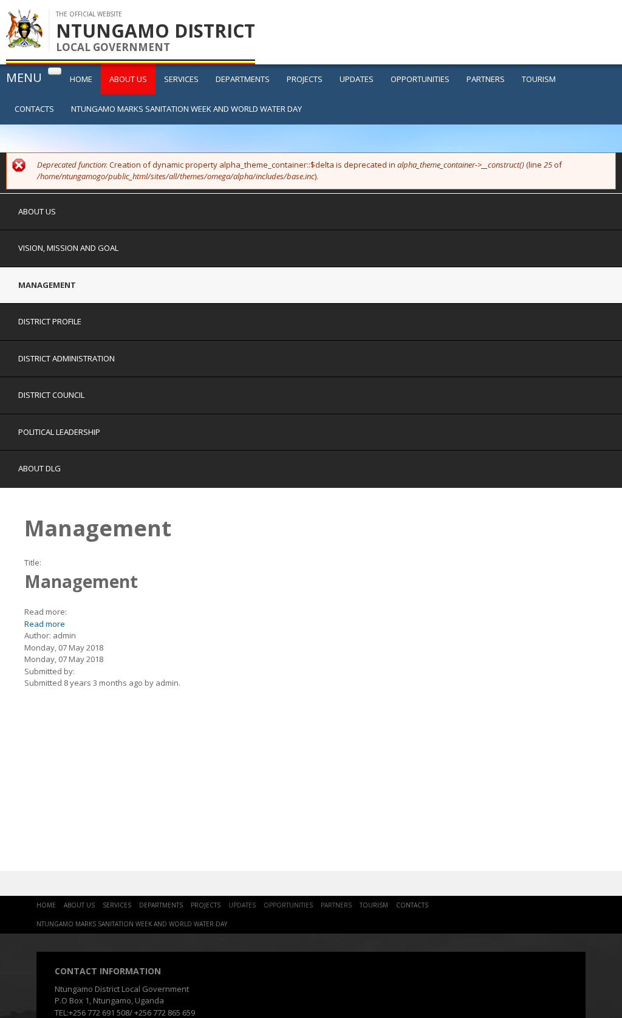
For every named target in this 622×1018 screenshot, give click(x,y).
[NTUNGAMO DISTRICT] (24, 41)
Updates (357, 78)
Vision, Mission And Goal (68, 247)
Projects (305, 78)
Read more (44, 623)
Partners (485, 78)
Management (47, 284)
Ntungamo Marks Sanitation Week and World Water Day (186, 108)
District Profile (49, 321)
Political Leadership (59, 431)
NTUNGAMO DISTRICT (155, 30)
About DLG (39, 468)
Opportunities (420, 78)
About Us (128, 78)
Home (81, 78)
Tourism (539, 78)
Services (181, 78)
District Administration (66, 358)
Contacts (34, 108)
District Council (51, 394)
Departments (243, 78)
